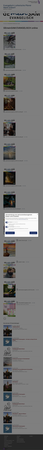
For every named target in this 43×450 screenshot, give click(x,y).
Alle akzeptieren (33, 232)
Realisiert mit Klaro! (34, 235)
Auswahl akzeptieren (10, 232)
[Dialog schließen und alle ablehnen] (37, 213)
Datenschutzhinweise (22, 219)
